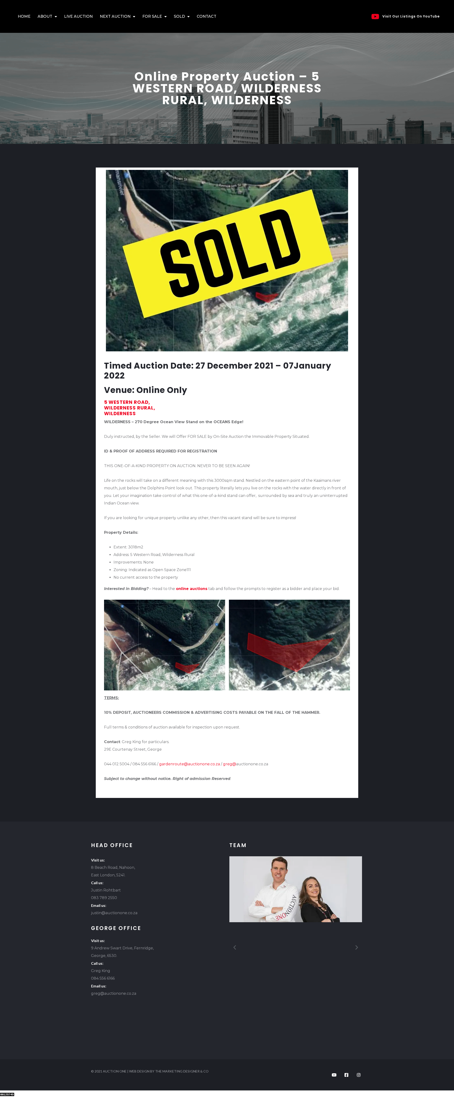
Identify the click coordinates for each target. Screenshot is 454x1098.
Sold (179, 16)
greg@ (229, 764)
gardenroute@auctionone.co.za (189, 764)
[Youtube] (334, 1075)
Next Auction (115, 16)
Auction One (115, 1071)
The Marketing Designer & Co (182, 1071)
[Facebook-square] (346, 1075)
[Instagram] (358, 1075)
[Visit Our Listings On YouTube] (375, 16)
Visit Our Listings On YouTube (411, 16)
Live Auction (78, 16)
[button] (235, 947)
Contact (206, 16)
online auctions (191, 588)
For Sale (152, 16)
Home (24, 16)
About (45, 16)
